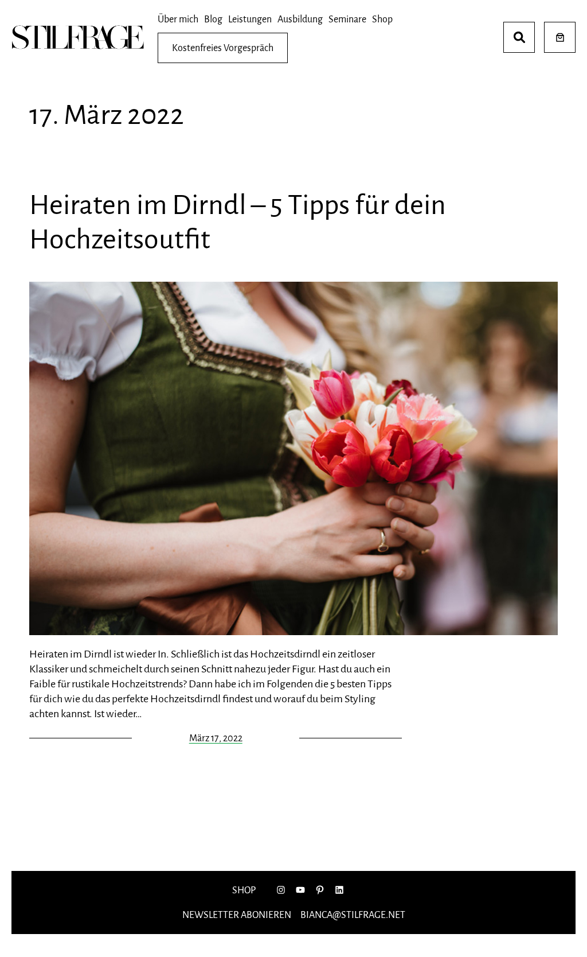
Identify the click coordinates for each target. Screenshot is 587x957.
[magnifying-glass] (519, 37)
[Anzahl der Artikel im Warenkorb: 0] (560, 37)
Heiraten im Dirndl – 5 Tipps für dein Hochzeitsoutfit (237, 222)
